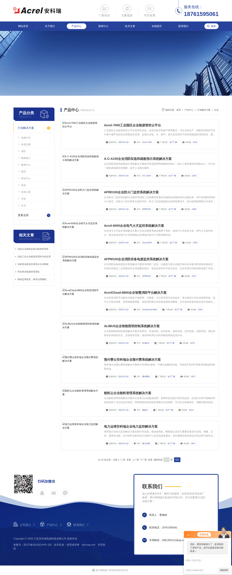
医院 (23, 171)
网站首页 (23, 26)
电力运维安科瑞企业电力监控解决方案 (131, 426)
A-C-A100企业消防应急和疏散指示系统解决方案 (138, 158)
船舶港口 (26, 158)
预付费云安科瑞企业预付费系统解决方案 (132, 359)
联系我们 (183, 26)
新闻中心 (103, 26)
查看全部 (23, 215)
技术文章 (130, 26)
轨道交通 (26, 144)
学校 (23, 198)
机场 (23, 185)
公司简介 (25, 525)
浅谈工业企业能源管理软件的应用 (34, 256)
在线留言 (157, 26)
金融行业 (26, 137)
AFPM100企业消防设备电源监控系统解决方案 (136, 259)
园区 (23, 151)
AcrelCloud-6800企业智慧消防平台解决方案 (135, 292)
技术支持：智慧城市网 (66, 544)
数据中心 (26, 164)
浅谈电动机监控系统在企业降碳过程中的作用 (35, 264)
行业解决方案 (26, 127)
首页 (178, 110)
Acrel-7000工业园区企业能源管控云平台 (132, 125)
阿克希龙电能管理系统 (29, 271)
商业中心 (26, 178)
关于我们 (50, 26)
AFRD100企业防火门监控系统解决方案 (131, 192)
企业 (23, 205)
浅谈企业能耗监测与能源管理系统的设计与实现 (35, 249)
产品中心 (76, 26)
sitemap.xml (88, 544)
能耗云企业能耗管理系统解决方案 (127, 393)
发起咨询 (224, 570)
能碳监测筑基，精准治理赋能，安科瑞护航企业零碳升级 (35, 279)
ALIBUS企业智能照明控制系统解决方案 (132, 326)
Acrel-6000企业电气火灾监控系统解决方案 (134, 225)
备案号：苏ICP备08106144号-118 (32, 544)
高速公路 (26, 192)
